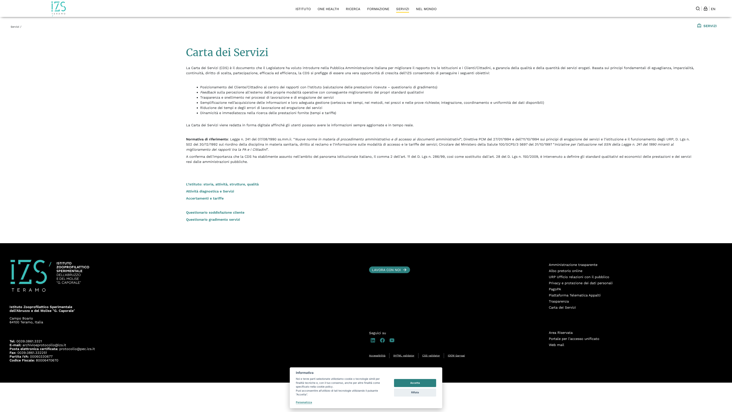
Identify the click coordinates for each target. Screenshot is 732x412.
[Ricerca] (698, 8)
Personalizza (304, 402)
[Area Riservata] (705, 8)
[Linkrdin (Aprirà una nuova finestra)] (374, 340)
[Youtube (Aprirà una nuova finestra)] (393, 340)
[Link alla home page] (58, 9)
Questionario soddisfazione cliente (215, 212)
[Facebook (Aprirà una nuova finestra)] (383, 340)
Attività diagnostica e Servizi (210, 191)
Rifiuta (415, 392)
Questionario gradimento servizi (213, 219)
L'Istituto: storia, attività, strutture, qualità (222, 184)
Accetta (415, 382)
